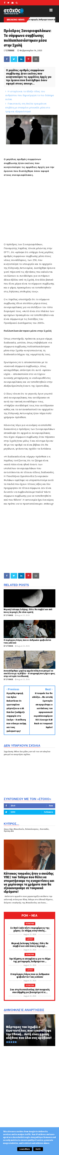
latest (30, 939)
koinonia (30, 924)
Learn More (25, 1149)
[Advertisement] (29, 538)
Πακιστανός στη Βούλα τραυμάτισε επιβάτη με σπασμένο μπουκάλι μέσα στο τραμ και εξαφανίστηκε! (27, 107)
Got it (38, 1149)
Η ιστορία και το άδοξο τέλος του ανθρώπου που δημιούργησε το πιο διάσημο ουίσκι (29, 95)
